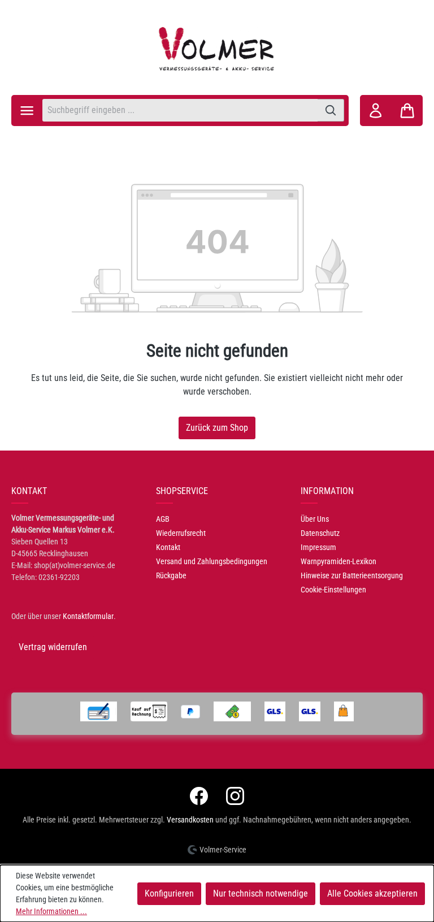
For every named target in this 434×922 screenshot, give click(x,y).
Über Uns (315, 518)
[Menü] (26, 110)
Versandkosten (190, 819)
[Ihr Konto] (375, 110)
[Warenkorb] (407, 110)
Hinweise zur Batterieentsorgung (352, 575)
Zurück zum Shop (217, 427)
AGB (163, 518)
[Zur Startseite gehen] (217, 49)
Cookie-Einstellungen (333, 589)
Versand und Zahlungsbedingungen (211, 561)
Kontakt (168, 547)
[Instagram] (235, 796)
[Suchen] (331, 110)
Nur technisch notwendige (260, 893)
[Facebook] (199, 796)
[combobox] (180, 110)
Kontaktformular (88, 616)
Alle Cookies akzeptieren (372, 893)
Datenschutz (320, 533)
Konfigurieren (169, 893)
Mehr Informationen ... (51, 911)
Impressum (318, 547)
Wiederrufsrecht (181, 533)
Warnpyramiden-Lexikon (338, 561)
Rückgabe (171, 575)
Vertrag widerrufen (53, 647)
